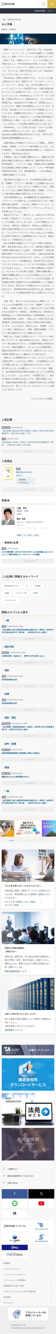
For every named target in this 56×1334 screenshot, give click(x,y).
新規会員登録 (40, 11)
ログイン (50, 11)
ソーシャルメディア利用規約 (14, 1280)
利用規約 (6, 1263)
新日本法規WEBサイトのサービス (20, 1176)
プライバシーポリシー (12, 1269)
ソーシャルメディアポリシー (14, 1275)
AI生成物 (37, 586)
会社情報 (6, 1297)
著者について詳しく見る (28, 535)
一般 (3, 20)
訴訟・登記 (10, 717)
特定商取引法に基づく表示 (13, 1286)
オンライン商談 (12, 905)
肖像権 (7, 593)
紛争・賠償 (10, 744)
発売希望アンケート (14, 1030)
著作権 (35, 593)
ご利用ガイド (12, 1169)
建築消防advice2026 (24, 472)
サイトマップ (8, 1303)
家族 (7, 767)
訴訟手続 (9, 646)
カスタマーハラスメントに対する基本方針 (19, 1291)
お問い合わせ (12, 1183)
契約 (7, 670)
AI (27, 586)
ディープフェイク (10, 600)
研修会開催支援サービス (16, 971)
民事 (7, 694)
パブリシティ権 (21, 593)
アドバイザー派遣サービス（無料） (21, 902)
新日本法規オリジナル (12, 586)
